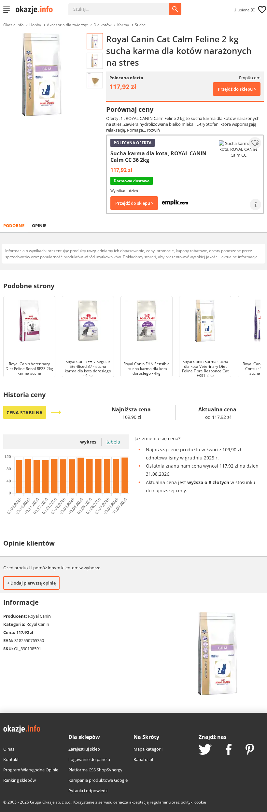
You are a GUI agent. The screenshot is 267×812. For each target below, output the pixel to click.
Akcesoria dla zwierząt (67, 25)
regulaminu (160, 802)
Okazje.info (13, 25)
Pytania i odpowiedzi (88, 790)
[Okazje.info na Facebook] (229, 750)
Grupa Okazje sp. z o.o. (50, 802)
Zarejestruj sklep (84, 749)
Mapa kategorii (148, 749)
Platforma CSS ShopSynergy (95, 770)
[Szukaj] (123, 6)
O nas (8, 749)
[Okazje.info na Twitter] (205, 750)
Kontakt (11, 759)
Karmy (123, 25)
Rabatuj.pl (143, 759)
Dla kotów (102, 25)
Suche (140, 25)
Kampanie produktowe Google (98, 780)
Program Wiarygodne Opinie (30, 770)
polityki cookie (193, 802)
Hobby (35, 25)
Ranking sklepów (19, 780)
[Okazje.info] (36, 9)
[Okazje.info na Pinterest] (250, 750)
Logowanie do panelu (89, 759)
